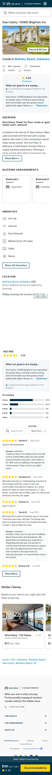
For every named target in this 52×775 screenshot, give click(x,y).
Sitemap (30, 740)
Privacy (45, 740)
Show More (11, 573)
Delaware (43, 59)
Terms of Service (26, 744)
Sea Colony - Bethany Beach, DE (19, 663)
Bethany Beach (25, 59)
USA (13, 659)
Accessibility (14, 748)
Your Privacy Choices (30, 748)
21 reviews (26, 81)
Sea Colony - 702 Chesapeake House (19, 635)
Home (5, 659)
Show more (11, 158)
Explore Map (40, 296)
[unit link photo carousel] (22, 617)
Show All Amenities (16, 265)
